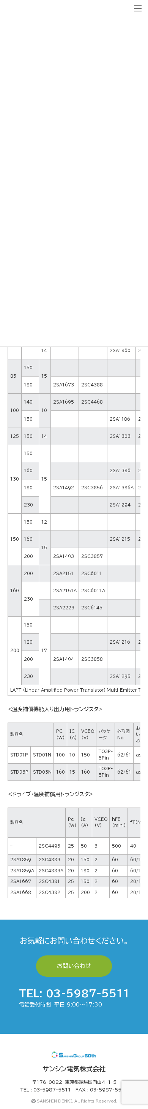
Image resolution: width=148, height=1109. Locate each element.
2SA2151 (63, 573)
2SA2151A (65, 590)
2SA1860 (120, 350)
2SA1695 (63, 402)
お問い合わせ (74, 966)
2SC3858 (92, 659)
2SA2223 (63, 608)
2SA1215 (120, 539)
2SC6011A (93, 590)
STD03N (42, 772)
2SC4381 (49, 881)
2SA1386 (120, 470)
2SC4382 (49, 892)
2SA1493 (63, 556)
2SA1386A (122, 488)
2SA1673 (63, 385)
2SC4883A (51, 871)
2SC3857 (92, 556)
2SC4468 (92, 402)
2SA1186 (120, 419)
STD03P (19, 772)
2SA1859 (20, 859)
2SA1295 (120, 676)
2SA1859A (22, 871)
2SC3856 (92, 488)
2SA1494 (63, 659)
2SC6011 (91, 573)
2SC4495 (49, 846)
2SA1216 (120, 642)
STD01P (19, 755)
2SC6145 (91, 608)
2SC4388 (92, 385)
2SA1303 (120, 436)
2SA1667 (20, 881)
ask (140, 755)
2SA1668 (20, 892)
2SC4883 (49, 859)
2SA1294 (120, 505)
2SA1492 (63, 488)
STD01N (42, 755)
